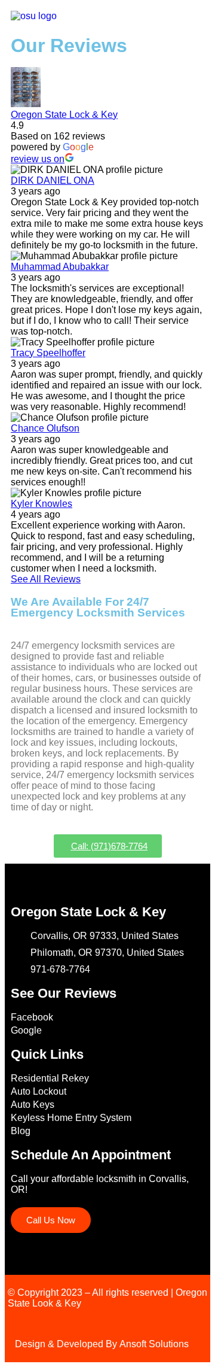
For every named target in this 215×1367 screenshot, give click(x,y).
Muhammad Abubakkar (60, 267)
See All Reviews (46, 579)
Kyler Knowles (41, 504)
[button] (199, 17)
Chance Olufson (45, 428)
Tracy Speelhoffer (48, 353)
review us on (37, 159)
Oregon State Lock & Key (64, 115)
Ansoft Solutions (154, 1344)
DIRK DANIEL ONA (52, 180)
